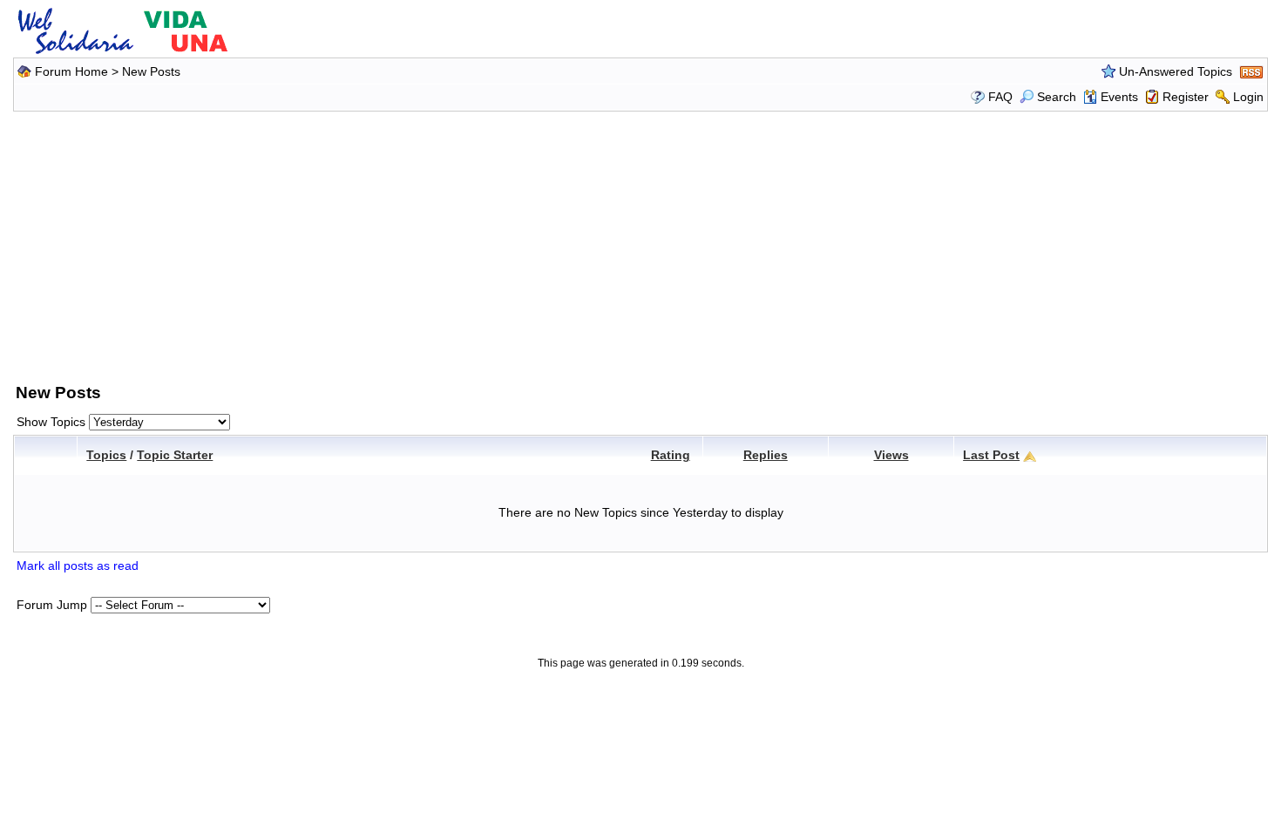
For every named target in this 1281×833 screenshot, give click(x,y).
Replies (765, 455)
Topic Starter (175, 455)
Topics (106, 455)
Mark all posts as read (78, 565)
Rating (670, 455)
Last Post (991, 455)
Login (1248, 97)
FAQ (1000, 97)
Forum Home (71, 71)
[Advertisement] (640, 244)
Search (1056, 97)
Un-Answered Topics (1175, 71)
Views (891, 455)
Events (1119, 97)
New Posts (151, 71)
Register (1185, 97)
